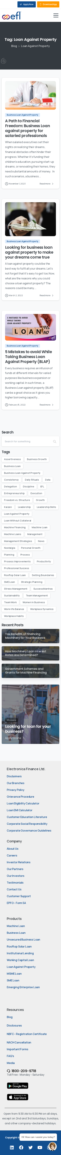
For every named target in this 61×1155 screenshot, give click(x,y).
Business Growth (37, 459)
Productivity (44, 561)
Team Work (10, 602)
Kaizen (8, 507)
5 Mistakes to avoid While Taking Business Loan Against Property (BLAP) (28, 356)
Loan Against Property (16, 513)
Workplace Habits (14, 616)
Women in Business (34, 602)
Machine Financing (15, 527)
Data (47, 479)
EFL (42, 486)
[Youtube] (40, 1147)
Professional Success (16, 568)
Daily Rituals (32, 479)
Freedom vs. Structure (17, 500)
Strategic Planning (31, 582)
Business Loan (12, 466)
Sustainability (12, 595)
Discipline (28, 486)
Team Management (37, 595)
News (41, 541)
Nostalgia (9, 547)
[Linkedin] (12, 1147)
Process (25, 554)
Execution (36, 493)
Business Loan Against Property (22, 473)
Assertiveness (12, 459)
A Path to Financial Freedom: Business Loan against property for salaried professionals (27, 128)
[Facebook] (21, 1147)
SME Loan (9, 582)
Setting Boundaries (43, 575)
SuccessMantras (43, 588)
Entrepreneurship (14, 493)
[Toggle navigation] (56, 15)
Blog (14, 46)
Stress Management (15, 588)
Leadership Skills (46, 507)
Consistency (11, 479)
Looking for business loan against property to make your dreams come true (29, 252)
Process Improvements (17, 561)
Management (34, 534)
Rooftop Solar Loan (15, 575)
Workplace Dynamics (42, 609)
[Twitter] (30, 1147)
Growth (40, 500)
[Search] (54, 441)
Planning (9, 554)
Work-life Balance (14, 609)
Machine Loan (39, 527)
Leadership (24, 507)
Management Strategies (18, 541)
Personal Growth (30, 547)
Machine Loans (12, 534)
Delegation (10, 486)
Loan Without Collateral (17, 520)
